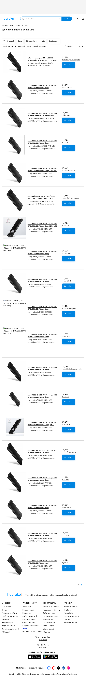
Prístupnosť (6, 632)
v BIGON (65, 143)
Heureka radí (26, 613)
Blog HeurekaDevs (8, 626)
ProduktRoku (68, 613)
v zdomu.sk (66, 424)
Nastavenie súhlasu (29, 619)
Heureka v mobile (28, 610)
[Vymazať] (60, 19)
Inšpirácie (67, 619)
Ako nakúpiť (26, 607)
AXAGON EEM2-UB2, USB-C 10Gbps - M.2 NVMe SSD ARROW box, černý (42, 335)
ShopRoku (67, 610)
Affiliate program (49, 626)
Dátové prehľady (49, 622)
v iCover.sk (66, 115)
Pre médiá (5, 619)
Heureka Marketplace (50, 616)
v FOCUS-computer (69, 452)
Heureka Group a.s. (32, 674)
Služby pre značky (49, 619)
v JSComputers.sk (68, 170)
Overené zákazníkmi (70, 607)
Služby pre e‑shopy (49, 613)
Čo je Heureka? (7, 607)
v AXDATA (65, 397)
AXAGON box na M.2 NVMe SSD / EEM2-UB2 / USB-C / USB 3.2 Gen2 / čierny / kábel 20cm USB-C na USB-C (41, 198)
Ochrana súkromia (28, 622)
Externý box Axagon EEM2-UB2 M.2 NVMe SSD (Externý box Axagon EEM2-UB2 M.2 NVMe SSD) (41, 60)
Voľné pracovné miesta (10, 616)
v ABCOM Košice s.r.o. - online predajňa (72, 369)
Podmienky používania (9, 613)
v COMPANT (66, 253)
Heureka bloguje (7, 622)
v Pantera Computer (69, 309)
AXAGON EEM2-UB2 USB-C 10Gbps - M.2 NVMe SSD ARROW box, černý (42, 451)
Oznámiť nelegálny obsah (10, 629)
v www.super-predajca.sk (71, 60)
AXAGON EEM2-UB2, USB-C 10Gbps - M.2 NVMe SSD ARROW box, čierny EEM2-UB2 (42, 225)
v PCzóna (65, 480)
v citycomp (66, 336)
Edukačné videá (48, 629)
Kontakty (5, 610)
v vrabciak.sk (66, 281)
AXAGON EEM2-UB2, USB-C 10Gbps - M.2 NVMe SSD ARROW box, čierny (42, 86)
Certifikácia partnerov (71, 616)
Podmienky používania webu (67, 674)
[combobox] (41, 19)
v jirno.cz (65, 563)
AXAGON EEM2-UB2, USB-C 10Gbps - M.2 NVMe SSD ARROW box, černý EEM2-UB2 (42, 169)
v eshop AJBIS (67, 87)
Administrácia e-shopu (51, 607)
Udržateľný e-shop (70, 622)
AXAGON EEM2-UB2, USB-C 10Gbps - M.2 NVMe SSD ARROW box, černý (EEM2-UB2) (42, 424)
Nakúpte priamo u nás (30, 616)
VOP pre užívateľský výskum (32, 631)
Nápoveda (46, 632)
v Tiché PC (66, 226)
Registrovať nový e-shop (51, 610)
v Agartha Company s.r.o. (70, 198)
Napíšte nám (43, 640)
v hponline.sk (66, 507)
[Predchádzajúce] (78, 585)
